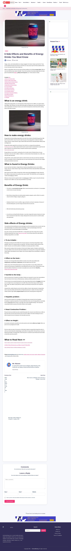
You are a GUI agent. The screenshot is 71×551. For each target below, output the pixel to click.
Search (43, 530)
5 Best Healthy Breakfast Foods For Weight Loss (57, 69)
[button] (15, 369)
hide (9, 77)
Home (4, 8)
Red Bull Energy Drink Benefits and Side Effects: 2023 (57, 55)
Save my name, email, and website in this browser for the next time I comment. (20, 497)
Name (6, 491)
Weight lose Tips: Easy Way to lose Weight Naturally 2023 (57, 84)
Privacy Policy (58, 533)
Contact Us (57, 531)
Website (34, 491)
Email (20, 491)
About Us (58, 529)
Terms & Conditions (58, 535)
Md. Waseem (16, 363)
